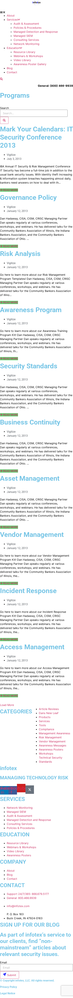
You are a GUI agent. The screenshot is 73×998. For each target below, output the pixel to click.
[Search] (4, 120)
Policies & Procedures (27, 27)
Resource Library (24, 52)
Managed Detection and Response (36, 31)
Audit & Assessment (26, 23)
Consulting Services (26, 40)
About (11, 15)
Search (4, 108)
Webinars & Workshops (28, 56)
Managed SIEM (23, 35)
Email (3, 962)
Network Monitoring (26, 44)
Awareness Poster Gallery (30, 64)
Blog (10, 68)
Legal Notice (7, 993)
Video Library (22, 60)
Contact (12, 72)
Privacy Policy (8, 987)
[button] (36, 12)
